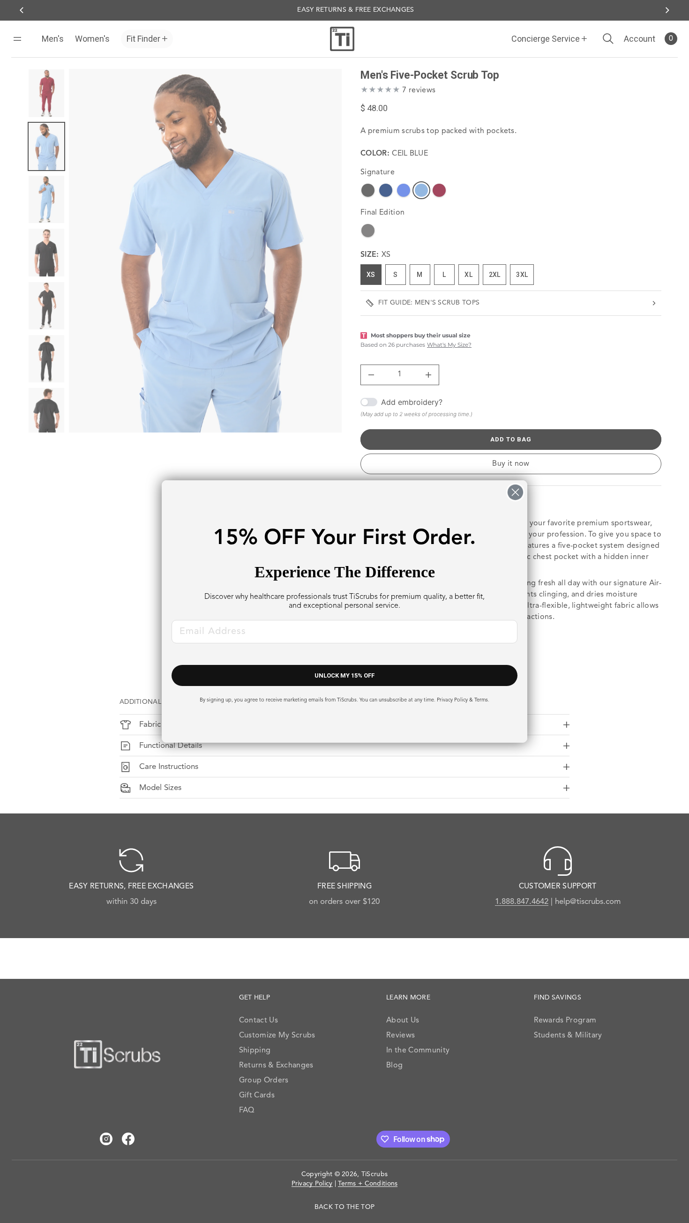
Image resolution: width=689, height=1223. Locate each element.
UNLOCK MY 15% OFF (344, 675)
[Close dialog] (515, 492)
